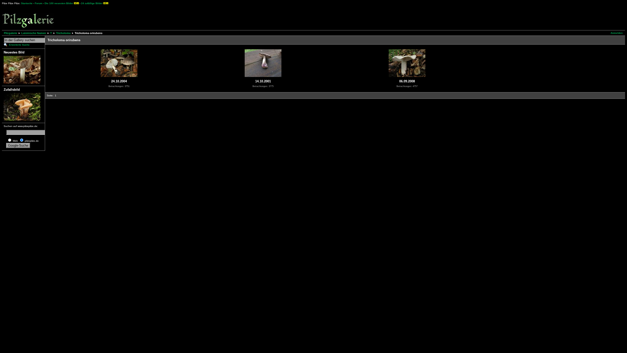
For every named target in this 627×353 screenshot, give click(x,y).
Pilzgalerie (10, 33)
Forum (38, 3)
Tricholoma (63, 33)
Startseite (27, 3)
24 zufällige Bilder (92, 3)
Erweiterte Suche (19, 44)
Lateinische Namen (33, 33)
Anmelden (617, 33)
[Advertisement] (181, 17)
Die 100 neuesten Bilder (59, 3)
